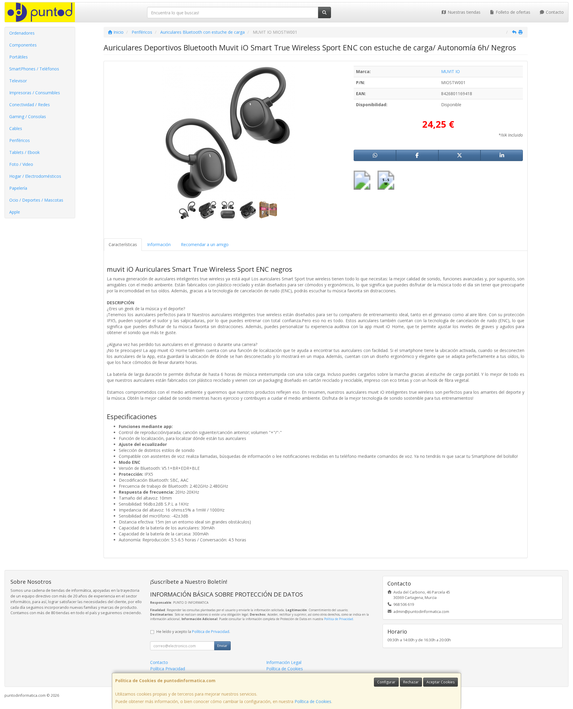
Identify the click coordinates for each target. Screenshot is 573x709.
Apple (14, 212)
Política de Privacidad (338, 619)
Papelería (18, 188)
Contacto (554, 12)
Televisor (18, 81)
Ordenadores (22, 33)
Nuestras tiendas (463, 12)
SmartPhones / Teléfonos (34, 69)
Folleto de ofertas (512, 12)
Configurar (386, 682)
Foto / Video (21, 164)
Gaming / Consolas (27, 116)
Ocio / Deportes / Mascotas (36, 200)
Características (123, 244)
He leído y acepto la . (193, 631)
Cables (15, 128)
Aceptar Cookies (440, 682)
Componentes (23, 45)
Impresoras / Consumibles (34, 92)
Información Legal (283, 662)
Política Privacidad (167, 668)
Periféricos (19, 140)
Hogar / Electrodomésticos (35, 176)
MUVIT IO (450, 71)
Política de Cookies (313, 701)
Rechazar (411, 682)
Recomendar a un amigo (205, 244)
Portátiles (18, 57)
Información (159, 244)
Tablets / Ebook (24, 152)
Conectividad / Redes (29, 104)
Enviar (222, 645)
